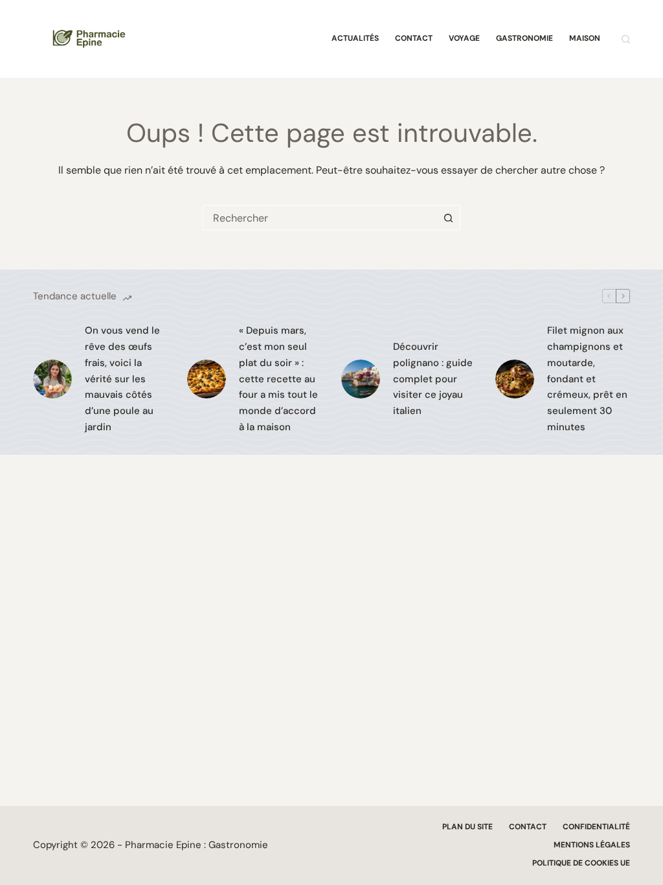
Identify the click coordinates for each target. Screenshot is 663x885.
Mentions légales (592, 845)
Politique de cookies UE (581, 863)
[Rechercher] (626, 39)
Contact (414, 38)
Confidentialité (596, 827)
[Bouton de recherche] (448, 217)
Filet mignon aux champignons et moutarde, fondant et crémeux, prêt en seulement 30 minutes (587, 378)
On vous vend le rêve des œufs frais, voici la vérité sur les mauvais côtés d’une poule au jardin (122, 378)
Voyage (464, 38)
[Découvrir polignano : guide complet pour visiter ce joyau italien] (360, 379)
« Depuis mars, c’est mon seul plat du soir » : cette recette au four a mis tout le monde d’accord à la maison (278, 378)
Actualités (355, 38)
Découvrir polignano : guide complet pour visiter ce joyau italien (433, 378)
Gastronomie (524, 38)
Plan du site (467, 827)
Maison (584, 38)
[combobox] (319, 218)
